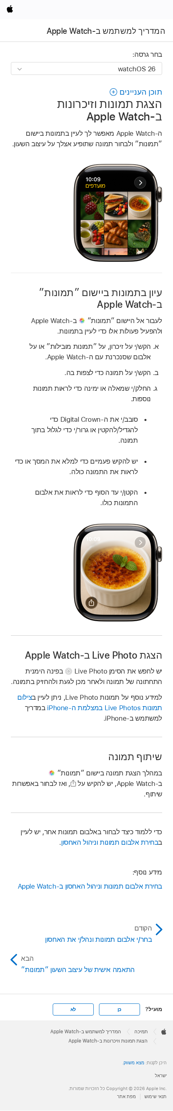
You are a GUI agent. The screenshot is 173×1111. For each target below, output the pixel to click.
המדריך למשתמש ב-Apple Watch (106, 31)
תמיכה (141, 1031)
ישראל (161, 1075)
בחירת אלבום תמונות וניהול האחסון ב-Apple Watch (90, 886)
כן (119, 1009)
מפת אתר (126, 1096)
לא (73, 1009)
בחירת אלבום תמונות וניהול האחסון (110, 842)
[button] (135, 92)
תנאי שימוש (155, 1096)
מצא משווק (134, 1062)
